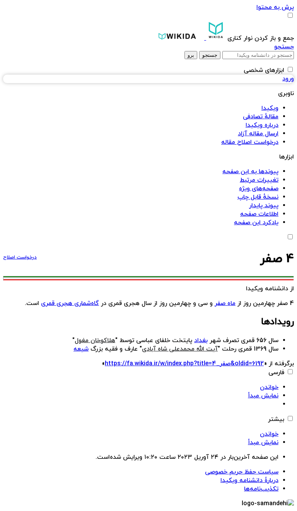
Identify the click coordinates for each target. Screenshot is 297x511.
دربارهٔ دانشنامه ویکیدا (249, 480)
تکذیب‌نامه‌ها (261, 489)
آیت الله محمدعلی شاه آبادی (180, 349)
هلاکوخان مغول (95, 340)
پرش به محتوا (275, 7)
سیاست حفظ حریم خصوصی (241, 472)
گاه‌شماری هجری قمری (70, 303)
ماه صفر (225, 303)
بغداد (201, 340)
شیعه (81, 349)
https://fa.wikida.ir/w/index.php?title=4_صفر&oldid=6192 (184, 363)
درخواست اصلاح (20, 257)
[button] (259, 38)
